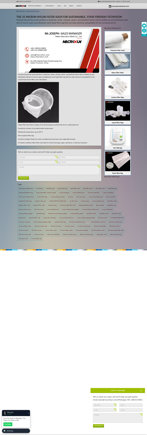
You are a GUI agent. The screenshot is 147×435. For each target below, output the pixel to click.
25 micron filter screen (25, 226)
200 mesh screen (23, 239)
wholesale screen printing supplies (57, 213)
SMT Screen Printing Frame (26, 197)
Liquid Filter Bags (118, 123)
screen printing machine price (90, 209)
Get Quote (8, 424)
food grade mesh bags (50, 218)
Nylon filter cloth (111, 201)
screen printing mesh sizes (66, 218)
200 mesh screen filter (82, 230)
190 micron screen (36, 230)
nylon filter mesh (75, 188)
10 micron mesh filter (93, 193)
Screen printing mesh (78, 193)
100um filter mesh (101, 234)
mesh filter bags (40, 213)
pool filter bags (50, 188)
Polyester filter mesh (118, 50)
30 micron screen (39, 234)
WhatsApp (10, 431)
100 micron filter (110, 197)
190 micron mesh (23, 230)
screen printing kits (107, 209)
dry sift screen (74, 201)
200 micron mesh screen (115, 222)
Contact (118, 1)
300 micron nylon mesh (40, 226)
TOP (144, 35)
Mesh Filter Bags (34, 11)
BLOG (59, 6)
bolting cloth (22, 218)
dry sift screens (85, 201)
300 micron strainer (56, 226)
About (71, 6)
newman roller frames (25, 209)
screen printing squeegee (26, 213)
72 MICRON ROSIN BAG (117, 218)
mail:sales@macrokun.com (107, 1)
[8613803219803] (144, 30)
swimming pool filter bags (26, 188)
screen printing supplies (76, 213)
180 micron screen (114, 226)
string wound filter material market (46, 193)
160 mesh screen (81, 197)
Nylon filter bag (52, 205)
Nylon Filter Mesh (118, 73)
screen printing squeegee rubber (42, 222)
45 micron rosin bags (24, 222)
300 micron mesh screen (69, 234)
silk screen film (100, 205)
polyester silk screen (40, 201)
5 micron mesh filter (108, 193)
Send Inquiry (23, 178)
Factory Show (126, 1)
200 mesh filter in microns (98, 222)
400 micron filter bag (116, 234)
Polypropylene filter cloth (86, 205)
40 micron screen (69, 226)
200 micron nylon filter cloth (116, 230)
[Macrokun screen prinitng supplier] (21, 6)
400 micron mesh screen (86, 234)
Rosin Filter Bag (117, 173)
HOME (20, 11)
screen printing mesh (98, 201)
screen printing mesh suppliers (70, 209)
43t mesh (70, 197)
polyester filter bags (60, 222)
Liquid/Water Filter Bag (25, 201)
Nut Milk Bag (117, 148)
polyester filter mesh (24, 205)
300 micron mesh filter (53, 234)
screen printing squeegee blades (86, 218)
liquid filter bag (112, 188)
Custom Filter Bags (117, 97)
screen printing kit (64, 193)
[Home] (17, 11)
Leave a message (118, 390)
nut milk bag (39, 188)
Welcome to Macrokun (24, 1)
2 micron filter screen (51, 230)
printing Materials (34, 6)
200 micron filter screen (98, 230)
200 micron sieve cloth (25, 234)
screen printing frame (53, 209)
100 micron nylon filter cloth (77, 222)
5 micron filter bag (36, 239)
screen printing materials (58, 197)
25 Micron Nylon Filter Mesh (68, 205)
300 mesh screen (39, 209)
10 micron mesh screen (84, 226)
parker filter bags (62, 188)
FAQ (65, 6)
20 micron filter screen (66, 230)
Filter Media (49, 6)
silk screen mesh (102, 218)
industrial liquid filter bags (26, 193)
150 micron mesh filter (100, 226)
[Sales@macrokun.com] (144, 25)
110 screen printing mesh (96, 197)
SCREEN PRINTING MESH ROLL (58, 201)
